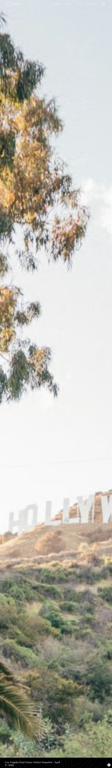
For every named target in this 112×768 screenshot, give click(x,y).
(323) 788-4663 (91, 4)
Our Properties (57, 4)
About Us (68, 4)
